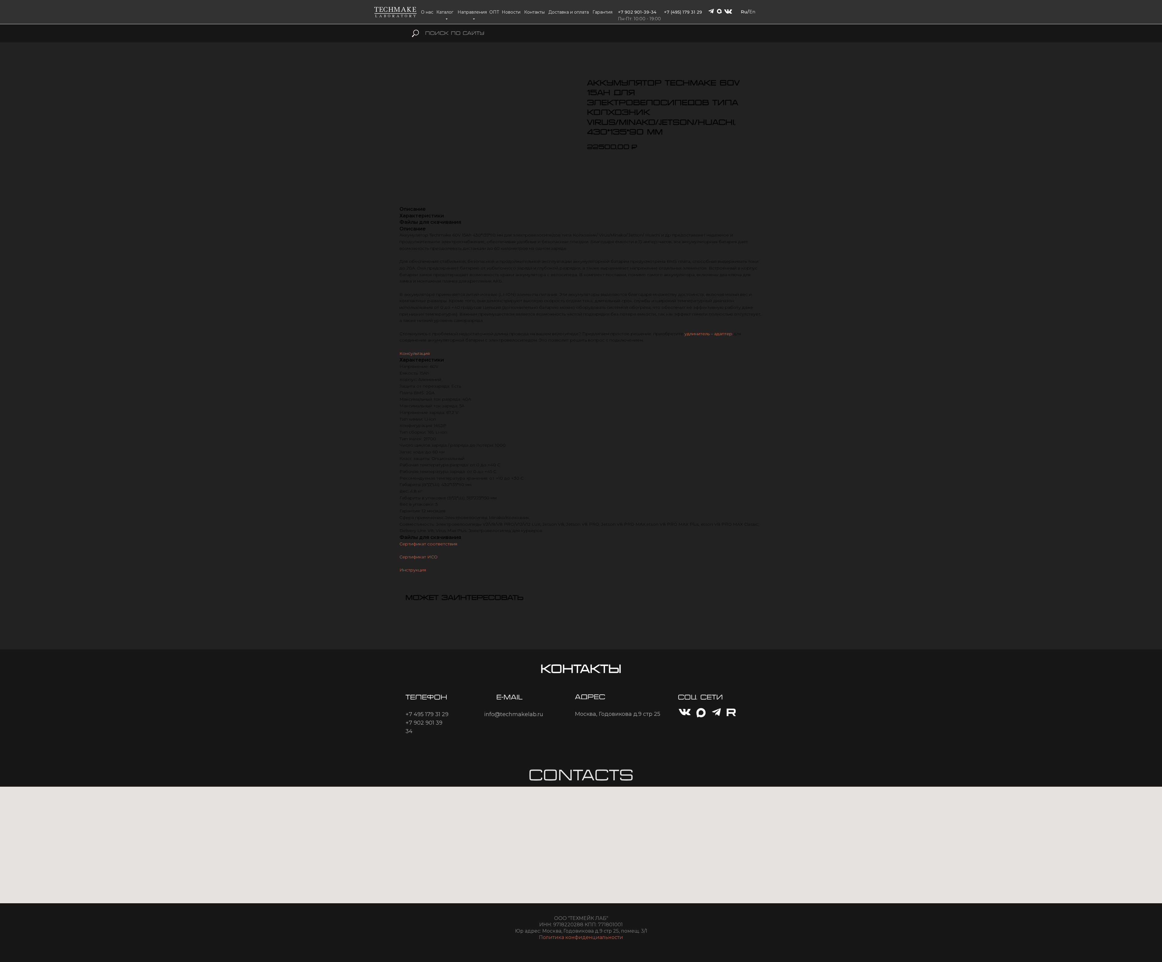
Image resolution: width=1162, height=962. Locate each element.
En (752, 12)
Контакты (534, 12)
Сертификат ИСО (418, 557)
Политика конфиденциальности (581, 937)
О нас (427, 12)
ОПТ (494, 12)
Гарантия (602, 12)
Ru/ (745, 12)
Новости (511, 12)
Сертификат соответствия (428, 544)
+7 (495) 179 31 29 (683, 12)
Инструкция (412, 570)
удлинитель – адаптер (708, 333)
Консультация (414, 353)
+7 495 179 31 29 (426, 714)
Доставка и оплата (568, 12)
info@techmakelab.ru (513, 714)
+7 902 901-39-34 (637, 12)
